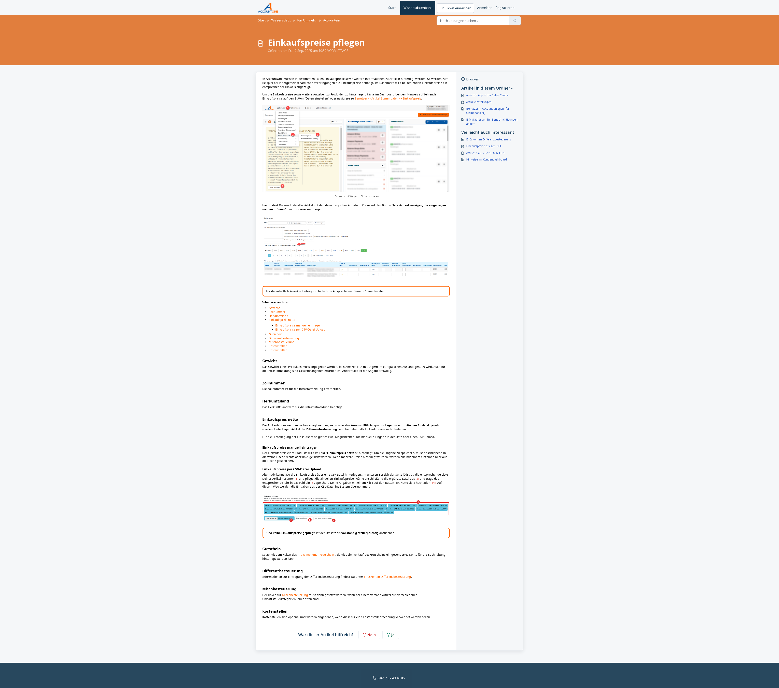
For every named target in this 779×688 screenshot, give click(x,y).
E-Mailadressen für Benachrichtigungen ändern (492, 122)
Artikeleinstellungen (479, 102)
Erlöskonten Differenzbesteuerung (387, 577)
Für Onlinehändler (311, 20)
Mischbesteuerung (282, 342)
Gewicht (274, 308)
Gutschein (276, 334)
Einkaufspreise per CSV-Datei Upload (300, 329)
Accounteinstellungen (339, 20)
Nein (371, 634)
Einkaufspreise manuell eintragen (298, 325)
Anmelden (484, 7)
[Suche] (515, 20)
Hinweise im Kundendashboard (486, 159)
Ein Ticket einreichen (455, 8)
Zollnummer (277, 312)
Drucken (472, 79)
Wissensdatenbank (418, 7)
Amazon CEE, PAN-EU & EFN (485, 153)
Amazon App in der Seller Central (487, 95)
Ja (393, 634)
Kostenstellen (278, 346)
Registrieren (505, 7)
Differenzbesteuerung (284, 338)
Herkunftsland (278, 316)
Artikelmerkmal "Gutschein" (316, 554)
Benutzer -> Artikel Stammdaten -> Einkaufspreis (388, 98)
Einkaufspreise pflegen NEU (484, 146)
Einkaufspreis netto (282, 320)
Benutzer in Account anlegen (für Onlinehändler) (487, 111)
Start (392, 7)
